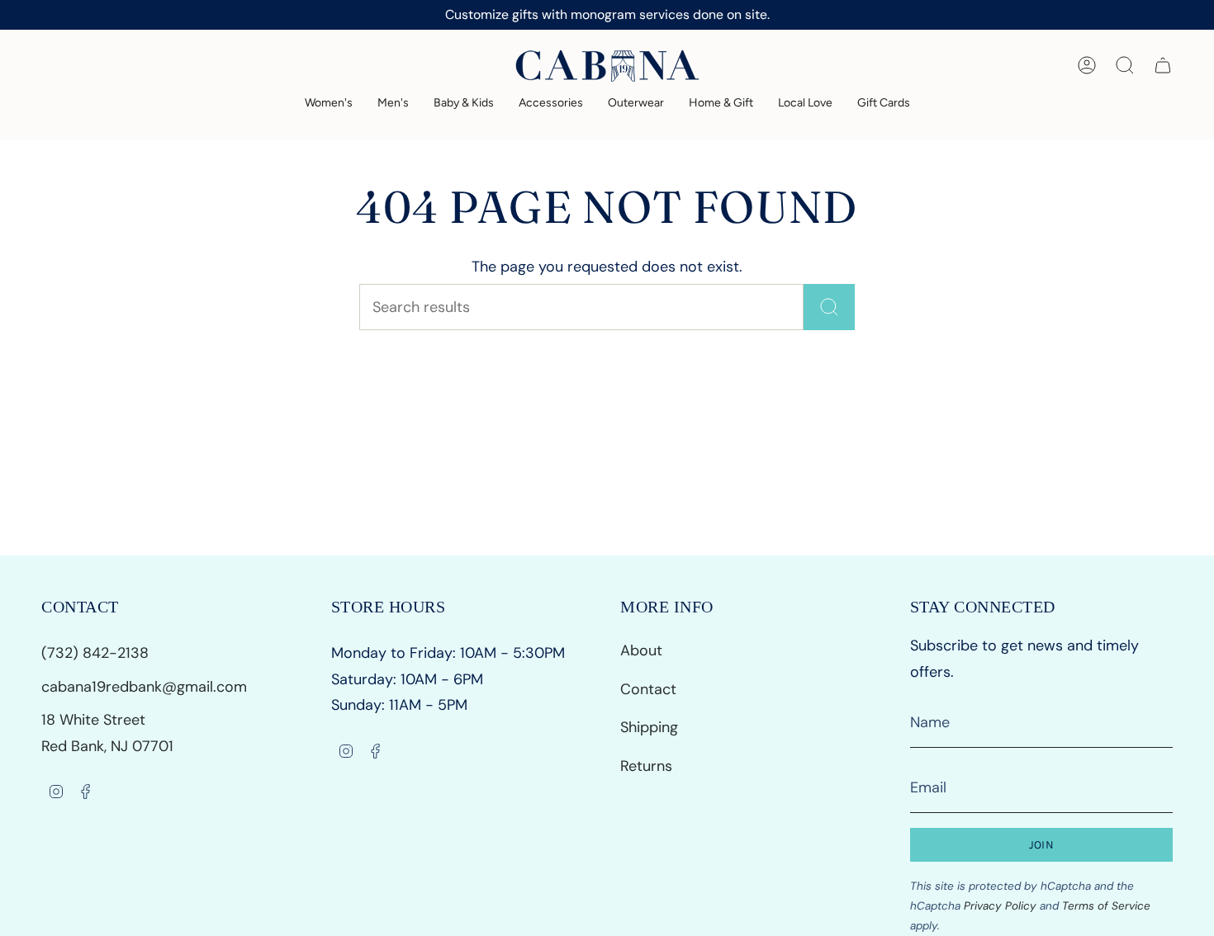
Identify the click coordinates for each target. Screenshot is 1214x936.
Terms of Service (1106, 906)
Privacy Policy (1000, 906)
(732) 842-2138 (97, 653)
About (641, 650)
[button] (328, 103)
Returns (646, 766)
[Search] (829, 307)
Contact (648, 689)
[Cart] (1163, 65)
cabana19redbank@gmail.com (144, 687)
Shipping (649, 727)
